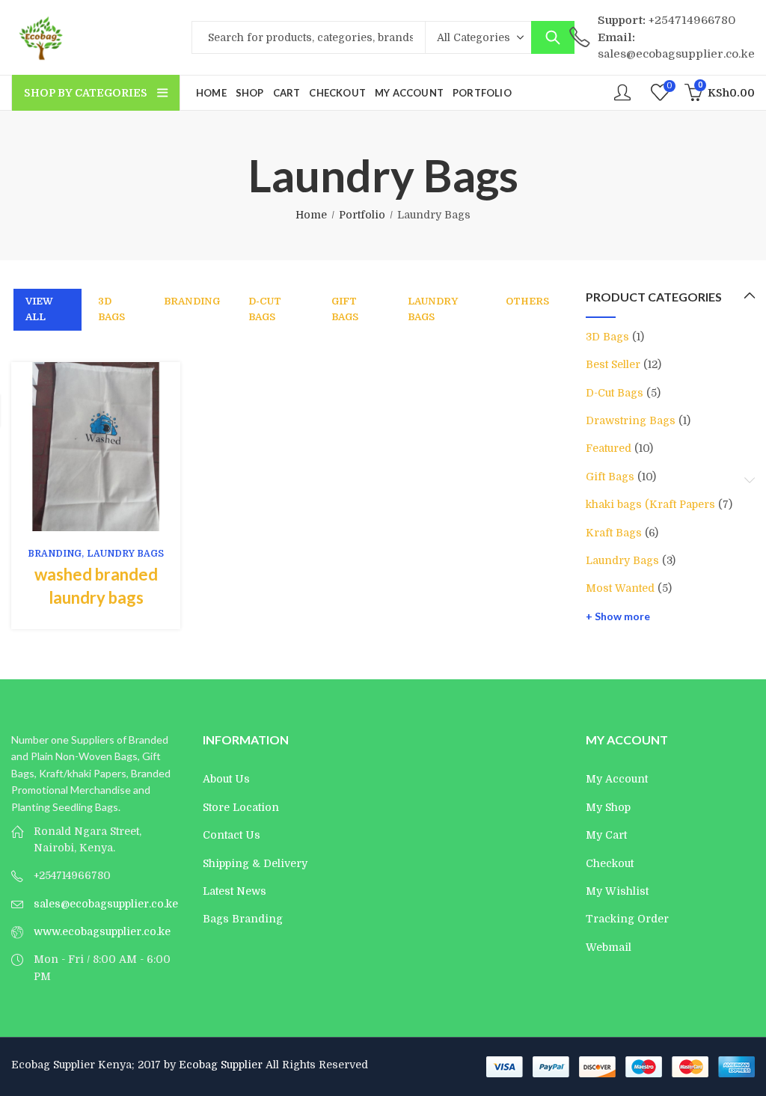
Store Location (241, 807)
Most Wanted (620, 588)
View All (39, 309)
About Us (226, 779)
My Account (617, 779)
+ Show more (618, 616)
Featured (608, 448)
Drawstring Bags (630, 420)
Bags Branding (243, 919)
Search (552, 37)
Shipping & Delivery (255, 863)
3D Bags (111, 309)
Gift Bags (344, 309)
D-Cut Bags (264, 309)
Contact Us (231, 835)
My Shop (608, 807)
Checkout (610, 863)
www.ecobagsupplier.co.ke (102, 931)
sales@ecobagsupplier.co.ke (106, 904)
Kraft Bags (614, 533)
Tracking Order (627, 919)
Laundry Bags (433, 309)
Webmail (608, 947)
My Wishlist (617, 891)
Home (311, 215)
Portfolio (362, 215)
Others (527, 301)
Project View (72, 447)
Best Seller (613, 364)
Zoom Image (119, 447)
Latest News (234, 891)
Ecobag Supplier (221, 1065)
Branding (192, 301)
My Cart (606, 835)
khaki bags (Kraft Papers (650, 504)
